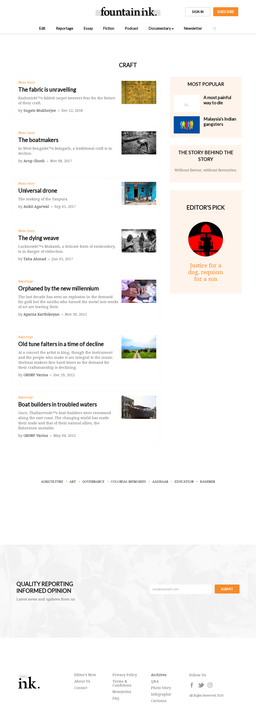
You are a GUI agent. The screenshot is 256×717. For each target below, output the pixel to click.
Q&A (155, 681)
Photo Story (26, 82)
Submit (227, 589)
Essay (88, 28)
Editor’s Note (85, 675)
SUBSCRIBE (225, 12)
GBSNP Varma (36, 375)
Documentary (160, 28)
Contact (80, 688)
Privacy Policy (124, 675)
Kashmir (207, 481)
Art (73, 481)
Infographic (161, 694)
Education (184, 481)
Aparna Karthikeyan (42, 314)
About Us (82, 681)
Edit (42, 28)
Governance (93, 481)
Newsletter (193, 28)
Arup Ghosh (34, 161)
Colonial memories (128, 481)
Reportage (64, 28)
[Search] (215, 28)
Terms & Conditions (122, 683)
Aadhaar (160, 481)
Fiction (108, 28)
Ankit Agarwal (36, 207)
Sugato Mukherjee (40, 111)
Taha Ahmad (35, 259)
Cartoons (158, 701)
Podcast (131, 28)
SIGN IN (198, 12)
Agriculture (52, 481)
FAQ (115, 698)
